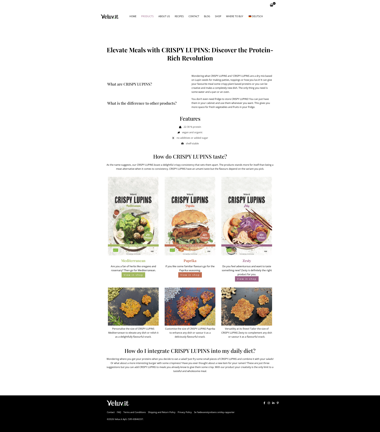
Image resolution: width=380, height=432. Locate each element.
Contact (194, 16)
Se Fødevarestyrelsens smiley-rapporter (214, 412)
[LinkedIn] (273, 403)
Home (132, 16)
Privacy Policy (185, 412)
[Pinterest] (277, 403)
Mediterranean (146, 270)
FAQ (119, 412)
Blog (207, 16)
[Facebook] (264, 403)
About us (164, 16)
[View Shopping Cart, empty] (271, 5)
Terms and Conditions (134, 412)
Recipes (179, 16)
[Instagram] (268, 403)
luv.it (257, 80)
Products (147, 16)
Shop (218, 16)
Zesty (244, 270)
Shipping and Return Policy (161, 412)
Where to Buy (234, 16)
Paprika (183, 270)
